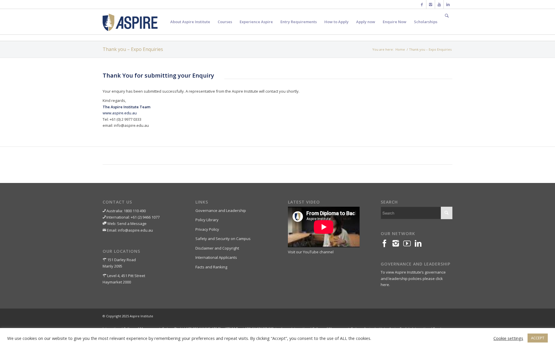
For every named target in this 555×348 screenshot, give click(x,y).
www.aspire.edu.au (120, 113)
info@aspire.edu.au (135, 230)
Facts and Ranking (211, 267)
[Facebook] (422, 4)
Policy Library (207, 219)
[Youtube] (439, 4)
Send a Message (132, 223)
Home (400, 49)
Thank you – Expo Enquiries (133, 49)
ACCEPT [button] (537, 337)
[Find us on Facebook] (386, 243)
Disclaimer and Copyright (217, 248)
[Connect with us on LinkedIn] (420, 243)
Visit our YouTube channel (311, 251)
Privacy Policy (207, 229)
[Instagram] (430, 4)
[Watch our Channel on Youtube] (409, 243)
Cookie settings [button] (508, 338)
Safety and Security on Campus (223, 238)
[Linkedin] (448, 4)
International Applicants (216, 257)
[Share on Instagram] (397, 243)
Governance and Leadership (220, 210)
